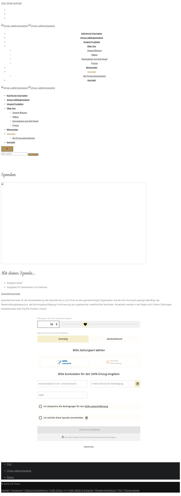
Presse (94, 63)
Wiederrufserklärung (105, 490)
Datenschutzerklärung (36, 490)
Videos (94, 54)
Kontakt (92, 80)
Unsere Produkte (91, 42)
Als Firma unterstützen (94, 76)
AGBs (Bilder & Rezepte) (80, 490)
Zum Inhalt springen (11, 3)
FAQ (9, 464)
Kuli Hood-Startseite (91, 33)
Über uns (91, 46)
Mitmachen (91, 67)
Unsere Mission (94, 50)
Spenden (91, 71)
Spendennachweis (10, 293)
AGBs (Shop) (56, 490)
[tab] (88, 294)
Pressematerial (131, 490)
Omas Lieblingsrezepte (91, 37)
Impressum (17, 490)
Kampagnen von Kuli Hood (94, 59)
